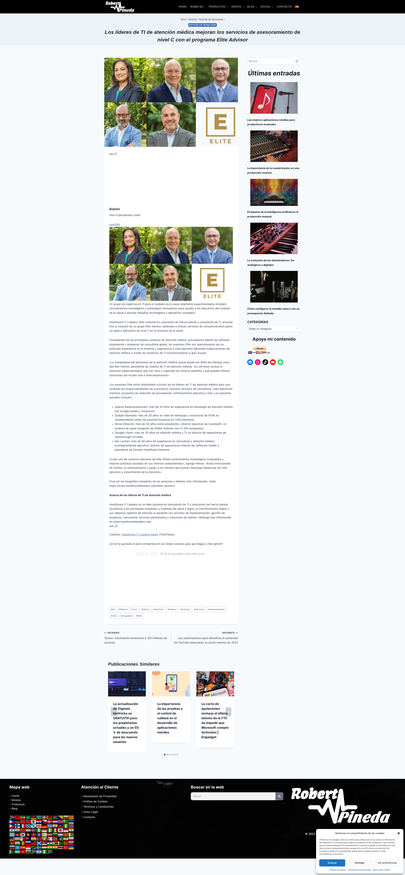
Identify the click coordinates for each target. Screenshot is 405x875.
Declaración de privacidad (359, 869)
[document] (202, 437)
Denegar (360, 862)
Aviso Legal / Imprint (381, 869)
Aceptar (332, 862)
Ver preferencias (387, 862)
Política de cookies (337, 869)
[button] (398, 833)
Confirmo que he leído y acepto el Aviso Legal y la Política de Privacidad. (177, 460)
